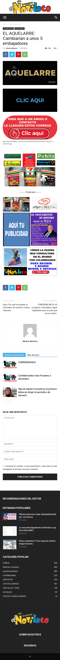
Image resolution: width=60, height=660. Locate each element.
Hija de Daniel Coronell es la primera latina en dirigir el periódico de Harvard (37, 392)
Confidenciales (15, 24)
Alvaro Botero (11, 48)
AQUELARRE (19, 28)
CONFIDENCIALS (27, 362)
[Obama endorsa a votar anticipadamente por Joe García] (10, 516)
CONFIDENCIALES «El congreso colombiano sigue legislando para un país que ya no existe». (44, 309)
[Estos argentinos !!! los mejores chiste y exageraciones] (10, 544)
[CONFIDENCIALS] (10, 365)
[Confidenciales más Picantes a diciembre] (10, 378)
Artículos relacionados (14, 355)
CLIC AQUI (30, 100)
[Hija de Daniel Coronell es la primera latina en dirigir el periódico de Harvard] (10, 392)
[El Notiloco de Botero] (30, 7)
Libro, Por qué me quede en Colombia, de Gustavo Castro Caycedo (16, 307)
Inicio (5, 24)
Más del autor (33, 355)
